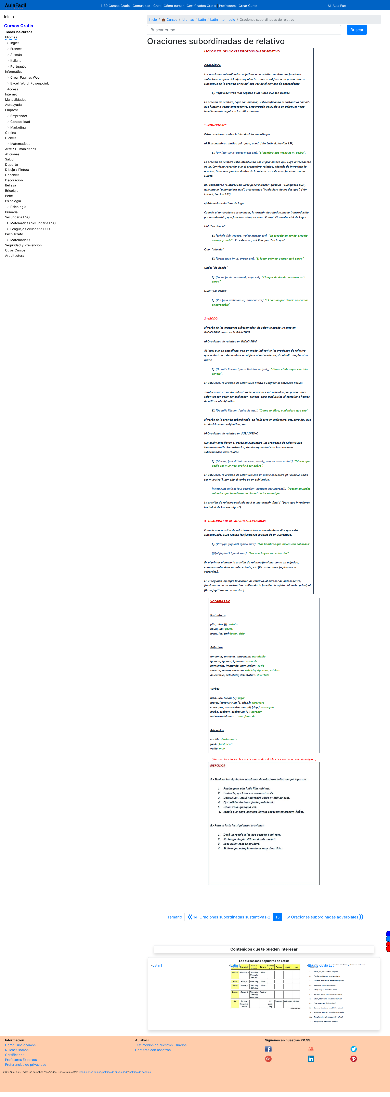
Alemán (16, 55)
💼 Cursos (169, 19)
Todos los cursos (18, 32)
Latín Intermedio (222, 19)
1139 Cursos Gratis (116, 6)
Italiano (16, 60)
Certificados (14, 1055)
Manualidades (15, 99)
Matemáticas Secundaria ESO (33, 223)
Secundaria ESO (17, 217)
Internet (11, 94)
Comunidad (141, 6)
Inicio (9, 16)
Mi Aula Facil (337, 6)
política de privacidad (114, 1071)
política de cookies (140, 1071)
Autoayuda (13, 105)
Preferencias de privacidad (25, 1064)
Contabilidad (20, 122)
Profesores (227, 6)
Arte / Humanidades (20, 149)
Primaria (11, 212)
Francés (16, 49)
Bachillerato (14, 234)
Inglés (14, 43)
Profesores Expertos (21, 1060)
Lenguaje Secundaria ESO (30, 229)
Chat (157, 6)
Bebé (9, 196)
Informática (14, 71)
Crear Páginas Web (25, 77)
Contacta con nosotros (153, 1050)
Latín (202, 19)
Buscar (356, 29)
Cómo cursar (174, 6)
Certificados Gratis (201, 6)
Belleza (10, 185)
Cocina (10, 133)
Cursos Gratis (18, 25)
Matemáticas (20, 144)
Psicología (13, 201)
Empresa (11, 110)
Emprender (18, 116)
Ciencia (10, 138)
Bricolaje (11, 190)
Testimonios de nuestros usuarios (160, 1045)
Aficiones (12, 154)
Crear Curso (248, 6)
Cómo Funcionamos (20, 1045)
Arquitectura (14, 255)
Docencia (12, 175)
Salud (9, 159)
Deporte (11, 164)
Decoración (14, 180)
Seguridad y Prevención (23, 245)
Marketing (18, 127)
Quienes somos (16, 1050)
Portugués (18, 66)
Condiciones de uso (90, 1071)
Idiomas (11, 37)
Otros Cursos (15, 250)
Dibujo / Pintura (17, 170)
